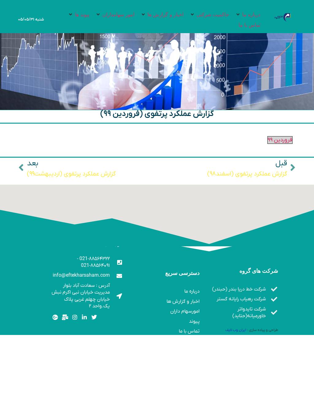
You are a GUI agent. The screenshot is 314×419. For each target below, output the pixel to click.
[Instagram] (74, 317)
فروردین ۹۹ (280, 140)
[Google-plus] (55, 317)
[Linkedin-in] (84, 317)
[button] (247, 14)
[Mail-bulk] (64, 317)
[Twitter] (94, 317)
